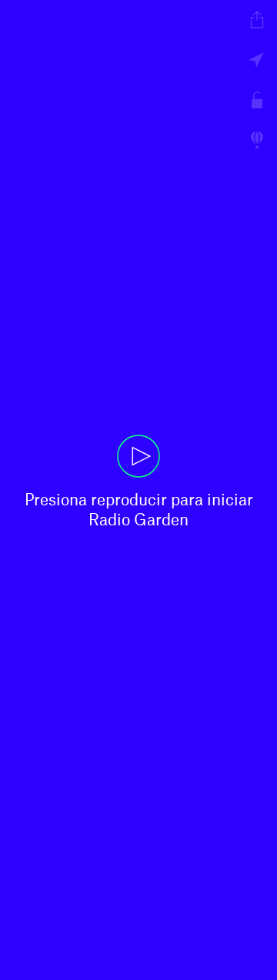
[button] (138, 490)
